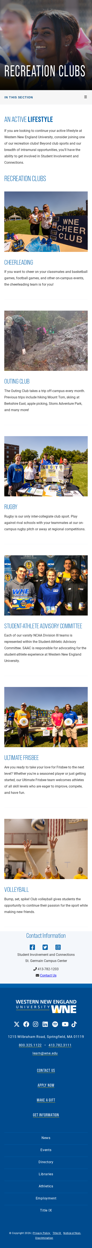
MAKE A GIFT (46, 1100)
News (46, 1137)
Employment (46, 1198)
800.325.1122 (30, 1045)
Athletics (46, 1186)
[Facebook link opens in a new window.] (26, 1021)
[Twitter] (45, 944)
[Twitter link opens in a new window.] (16, 1021)
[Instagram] (58, 944)
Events (46, 1149)
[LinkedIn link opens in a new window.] (45, 1021)
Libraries (46, 1174)
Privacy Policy (42, 1233)
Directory (46, 1162)
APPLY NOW (46, 1085)
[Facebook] (32, 944)
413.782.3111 (60, 1045)
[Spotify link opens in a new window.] (55, 1021)
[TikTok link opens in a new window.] (74, 1021)
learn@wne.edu (45, 1053)
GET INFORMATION (46, 1115)
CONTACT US (46, 1070)
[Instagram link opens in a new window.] (35, 1021)
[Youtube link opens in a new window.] (64, 1021)
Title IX (46, 1210)
